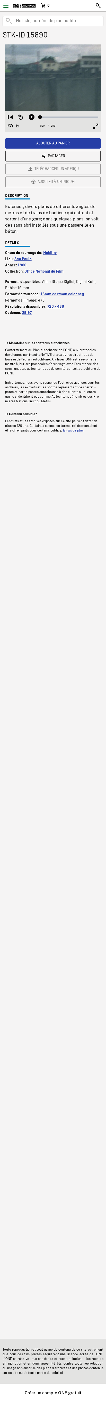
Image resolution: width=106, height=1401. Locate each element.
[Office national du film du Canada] (24, 6)
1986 (22, 265)
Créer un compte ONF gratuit (53, 1392)
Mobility (50, 253)
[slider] (69, 117)
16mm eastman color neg (62, 294)
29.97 (27, 313)
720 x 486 (55, 307)
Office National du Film (44, 272)
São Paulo (22, 259)
